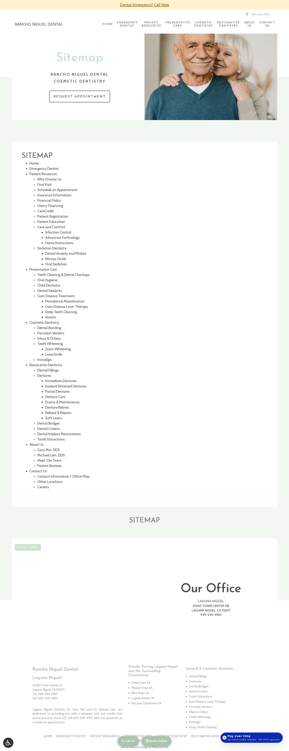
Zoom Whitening (58, 349)
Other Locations (49, 482)
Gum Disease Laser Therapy (66, 306)
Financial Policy (49, 200)
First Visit (44, 184)
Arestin (50, 317)
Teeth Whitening (50, 344)
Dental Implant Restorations (59, 434)
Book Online (158, 741)
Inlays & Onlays (49, 338)
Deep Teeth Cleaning (61, 312)
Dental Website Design (134, 747)
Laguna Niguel (211, 601)
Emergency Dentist (44, 168)
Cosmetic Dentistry (44, 322)
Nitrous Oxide (55, 259)
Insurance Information (54, 195)
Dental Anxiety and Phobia (65, 253)
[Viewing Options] (8, 742)
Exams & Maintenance (62, 402)
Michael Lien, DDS (51, 455)
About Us (36, 444)
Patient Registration (52, 216)
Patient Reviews (49, 466)
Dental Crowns (48, 429)
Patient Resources (43, 174)
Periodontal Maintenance (64, 301)
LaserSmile (53, 354)
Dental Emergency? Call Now (144, 4)
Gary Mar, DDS (48, 450)
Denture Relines (57, 407)
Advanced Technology (62, 237)
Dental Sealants (49, 291)
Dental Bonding (49, 328)
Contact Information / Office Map (63, 476)
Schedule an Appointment (57, 190)
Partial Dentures (57, 391)
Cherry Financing (50, 206)
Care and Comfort (51, 227)
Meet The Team (49, 460)
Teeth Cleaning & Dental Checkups (63, 275)
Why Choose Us (49, 179)
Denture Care (55, 397)
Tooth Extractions (51, 439)
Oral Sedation (56, 264)
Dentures (44, 375)
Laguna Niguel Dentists (48, 709)
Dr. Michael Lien (104, 709)
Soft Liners (53, 418)
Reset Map (27, 547)
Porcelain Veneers (50, 333)
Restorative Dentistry (45, 365)
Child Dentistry (48, 285)
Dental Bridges (48, 423)
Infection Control (58, 232)
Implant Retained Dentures (66, 386)
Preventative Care (43, 269)
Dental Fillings (48, 370)
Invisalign (44, 360)
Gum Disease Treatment (56, 296)
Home (107, 24)
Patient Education (51, 222)
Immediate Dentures (61, 381)
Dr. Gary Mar (76, 709)
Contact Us (38, 471)
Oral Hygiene (47, 280)
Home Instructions (59, 243)
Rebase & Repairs (58, 413)
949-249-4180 (260, 14)
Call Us (129, 741)
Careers (43, 487)
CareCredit (45, 211)
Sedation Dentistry (51, 248)
